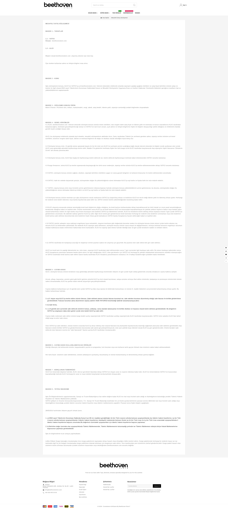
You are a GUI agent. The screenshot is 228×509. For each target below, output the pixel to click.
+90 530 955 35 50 (51, 492)
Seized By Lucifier (108, 489)
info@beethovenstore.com (53, 490)
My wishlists (83, 497)
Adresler (81, 492)
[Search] (134, 5)
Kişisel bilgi (82, 484)
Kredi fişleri (82, 489)
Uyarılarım (82, 494)
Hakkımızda (107, 484)
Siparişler (82, 487)
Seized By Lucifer (108, 487)
